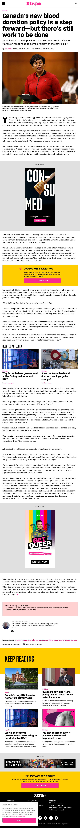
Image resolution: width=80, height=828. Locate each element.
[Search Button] (76, 3)
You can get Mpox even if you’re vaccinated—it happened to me (56, 735)
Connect (52, 801)
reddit (51, 818)
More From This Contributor (20, 621)
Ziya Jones (47, 383)
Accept (19, 820)
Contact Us (32, 801)
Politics (24, 640)
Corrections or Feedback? (11, 644)
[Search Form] (76, 3)
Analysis (31, 640)
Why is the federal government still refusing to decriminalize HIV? (20, 376)
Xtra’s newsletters (56, 803)
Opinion (38, 640)
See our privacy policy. (18, 816)
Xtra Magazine (33, 3)
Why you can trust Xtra (34, 644)
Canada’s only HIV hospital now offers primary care (20, 696)
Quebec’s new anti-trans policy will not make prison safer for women (57, 695)
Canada (74, 640)
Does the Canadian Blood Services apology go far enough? (55, 376)
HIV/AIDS (66, 640)
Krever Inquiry (66, 324)
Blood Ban (58, 640)
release (30, 428)
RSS (56, 818)
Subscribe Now (42, 281)
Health (5, 11)
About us (10, 801)
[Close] (36, 804)
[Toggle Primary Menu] (3, 3)
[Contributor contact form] (12, 631)
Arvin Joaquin (9, 383)
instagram (40, 818)
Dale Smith (8, 49)
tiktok (45, 818)
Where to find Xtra (56, 805)
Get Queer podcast (56, 810)
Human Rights (47, 640)
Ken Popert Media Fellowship (60, 808)
